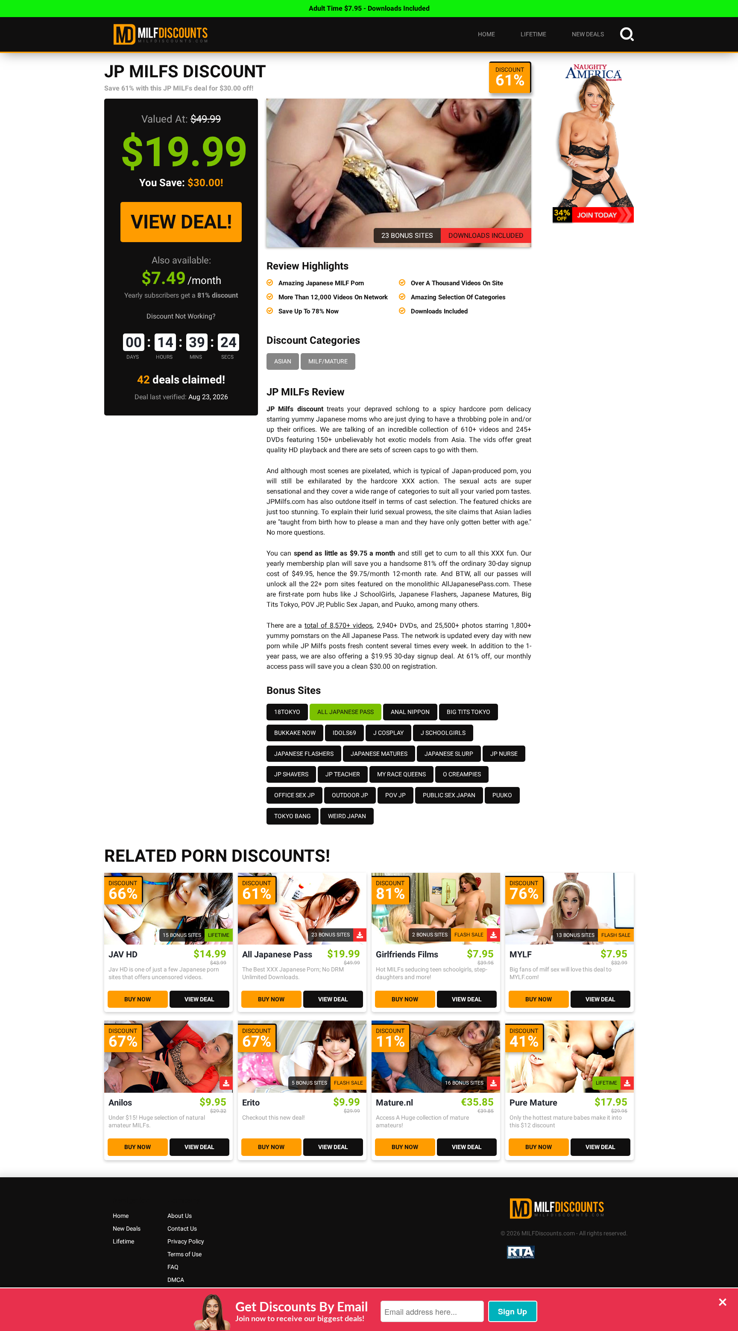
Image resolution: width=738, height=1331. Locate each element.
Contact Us (182, 1228)
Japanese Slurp (449, 753)
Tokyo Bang (292, 816)
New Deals (588, 34)
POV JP (395, 795)
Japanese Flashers (304, 753)
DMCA (175, 1279)
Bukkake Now (295, 732)
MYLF (521, 954)
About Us (179, 1215)
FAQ (173, 1267)
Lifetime (533, 34)
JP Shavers (291, 774)
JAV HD (123, 954)
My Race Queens (401, 774)
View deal (199, 999)
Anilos (120, 1103)
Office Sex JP (294, 795)
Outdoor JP (350, 795)
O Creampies (462, 774)
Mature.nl (394, 1103)
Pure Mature (533, 1103)
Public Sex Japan (449, 795)
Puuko (502, 795)
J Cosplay (388, 732)
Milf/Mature (328, 361)
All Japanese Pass (345, 711)
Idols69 (344, 732)
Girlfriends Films (407, 954)
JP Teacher (342, 774)
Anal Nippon (410, 711)
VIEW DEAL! (181, 222)
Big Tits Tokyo (468, 711)
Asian (282, 361)
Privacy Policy (185, 1241)
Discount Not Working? (181, 316)
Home (486, 34)
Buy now (137, 999)
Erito (251, 1103)
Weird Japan (347, 816)
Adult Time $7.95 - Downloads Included (369, 8)
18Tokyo (287, 711)
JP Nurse (504, 753)
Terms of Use (184, 1254)
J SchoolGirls (443, 732)
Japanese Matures (379, 753)
